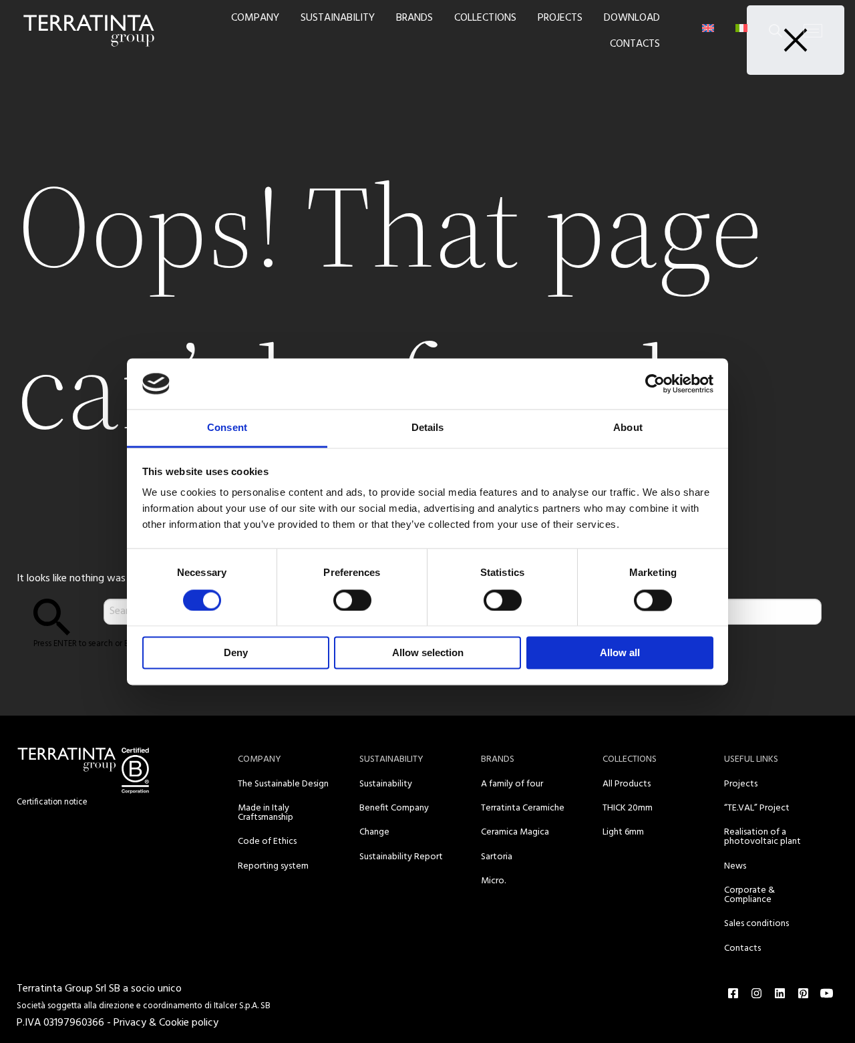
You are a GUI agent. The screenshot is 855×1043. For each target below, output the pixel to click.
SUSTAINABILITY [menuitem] (338, 18)
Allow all (620, 653)
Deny (236, 653)
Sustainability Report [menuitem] (401, 857)
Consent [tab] (227, 428)
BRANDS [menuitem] (414, 18)
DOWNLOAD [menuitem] (632, 18)
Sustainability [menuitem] (385, 784)
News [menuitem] (735, 866)
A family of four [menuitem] (512, 784)
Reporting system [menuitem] (273, 866)
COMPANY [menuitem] (255, 18)
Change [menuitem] (374, 832)
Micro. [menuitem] (493, 881)
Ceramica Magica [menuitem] (515, 832)
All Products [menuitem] (627, 784)
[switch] (352, 600)
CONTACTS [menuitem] (635, 44)
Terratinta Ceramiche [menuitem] (522, 808)
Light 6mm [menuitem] (623, 832)
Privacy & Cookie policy (166, 1023)
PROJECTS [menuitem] (560, 18)
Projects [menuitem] (740, 784)
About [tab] (628, 428)
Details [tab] (427, 428)
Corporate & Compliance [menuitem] (749, 895)
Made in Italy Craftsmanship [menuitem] (265, 812)
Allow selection (428, 653)
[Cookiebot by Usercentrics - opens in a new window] (654, 384)
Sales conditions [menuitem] (756, 923)
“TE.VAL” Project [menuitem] (757, 808)
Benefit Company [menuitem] (394, 808)
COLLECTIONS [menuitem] (485, 18)
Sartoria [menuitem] (496, 857)
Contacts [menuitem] (742, 948)
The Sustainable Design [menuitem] (283, 784)
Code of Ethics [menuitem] (267, 841)
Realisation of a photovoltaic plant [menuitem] (762, 837)
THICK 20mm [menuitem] (628, 808)
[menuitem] (708, 28)
